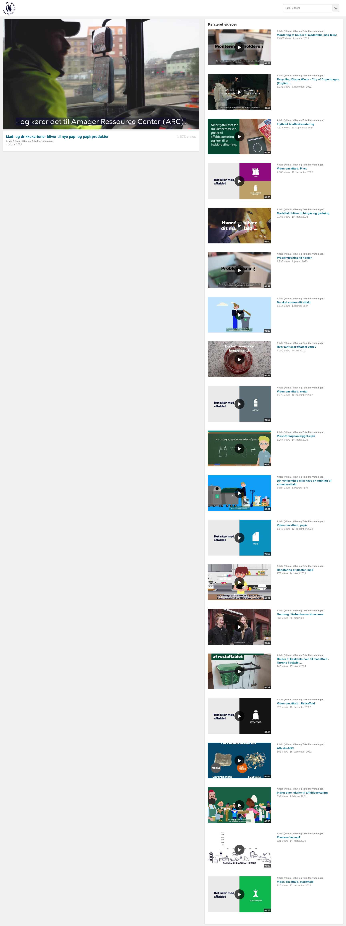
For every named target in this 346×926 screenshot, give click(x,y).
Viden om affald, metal (292, 391)
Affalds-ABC (285, 748)
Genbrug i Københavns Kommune (300, 614)
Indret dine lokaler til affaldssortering (302, 792)
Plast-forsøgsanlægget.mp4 (296, 436)
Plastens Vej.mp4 (288, 837)
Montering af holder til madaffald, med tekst (307, 34)
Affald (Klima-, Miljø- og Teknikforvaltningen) (29, 141)
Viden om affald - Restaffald (296, 703)
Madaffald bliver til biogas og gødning (303, 213)
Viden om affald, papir (292, 525)
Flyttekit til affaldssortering (295, 124)
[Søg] (335, 8)
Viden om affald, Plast (292, 168)
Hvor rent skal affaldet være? (296, 346)
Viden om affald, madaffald (295, 881)
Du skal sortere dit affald (294, 302)
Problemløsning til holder (294, 257)
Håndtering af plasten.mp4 (295, 569)
